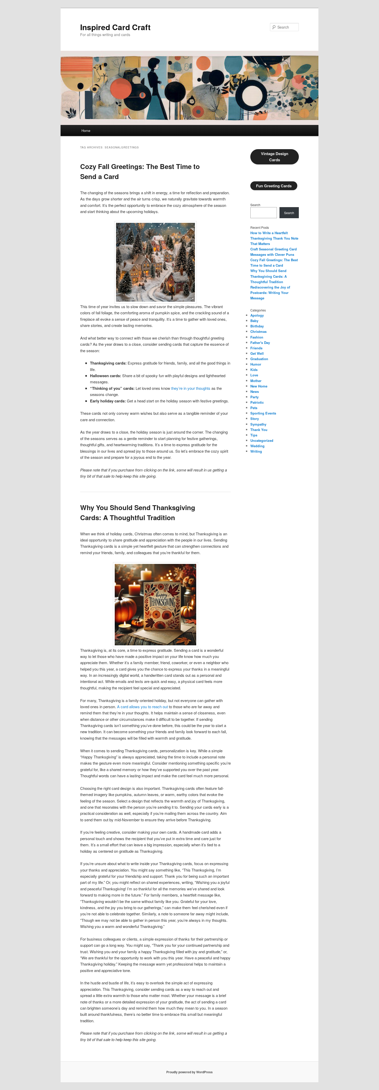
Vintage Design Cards (274, 157)
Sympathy (258, 424)
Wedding (257, 445)
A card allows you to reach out (142, 706)
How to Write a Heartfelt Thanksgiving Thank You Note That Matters (274, 238)
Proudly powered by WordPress (189, 1072)
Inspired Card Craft (115, 26)
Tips (253, 435)
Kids (254, 369)
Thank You (258, 429)
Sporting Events (263, 413)
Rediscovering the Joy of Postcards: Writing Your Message (270, 292)
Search (255, 204)
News (254, 391)
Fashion (256, 337)
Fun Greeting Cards (274, 186)
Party (254, 396)
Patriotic (257, 402)
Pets (253, 407)
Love (254, 375)
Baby (254, 320)
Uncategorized (261, 440)
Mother (255, 380)
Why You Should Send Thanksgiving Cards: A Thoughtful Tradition (268, 276)
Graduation (259, 358)
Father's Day (260, 342)
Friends (256, 347)
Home (85, 130)
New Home (258, 386)
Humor (255, 364)
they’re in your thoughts (190, 388)
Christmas (258, 331)
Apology (257, 315)
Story (254, 418)
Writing (256, 451)
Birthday (257, 326)
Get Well (257, 353)
